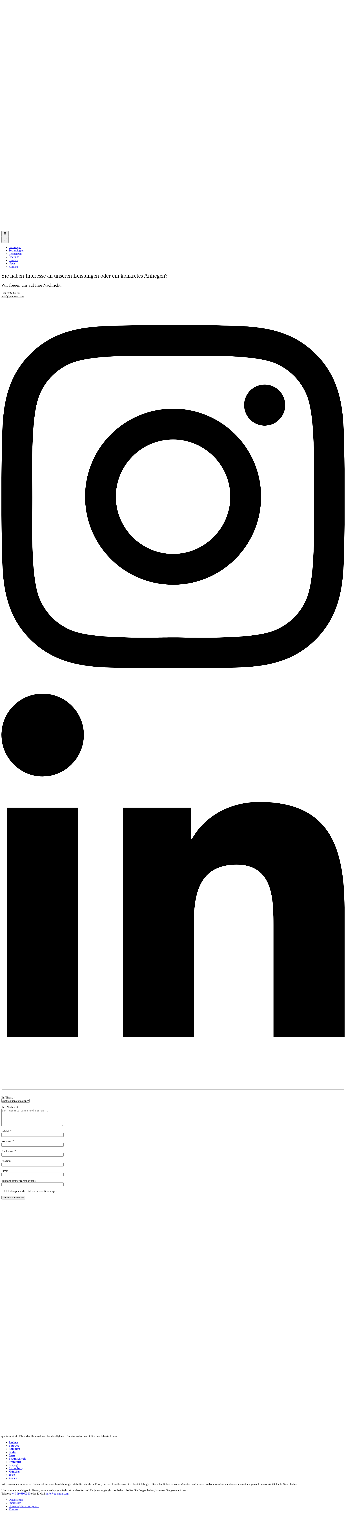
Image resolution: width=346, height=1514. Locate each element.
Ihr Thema (8, 1097)
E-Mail (6, 1131)
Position (6, 1160)
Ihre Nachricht (9, 1107)
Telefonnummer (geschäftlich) (18, 1180)
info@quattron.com (12, 296)
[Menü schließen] (5, 240)
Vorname (7, 1141)
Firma (4, 1170)
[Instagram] (173, 691)
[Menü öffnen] (5, 234)
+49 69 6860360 (10, 292)
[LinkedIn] (173, 1084)
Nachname (8, 1151)
